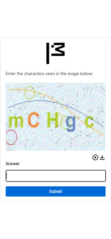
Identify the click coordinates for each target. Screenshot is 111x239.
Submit (55, 191)
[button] (95, 157)
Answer (13, 163)
